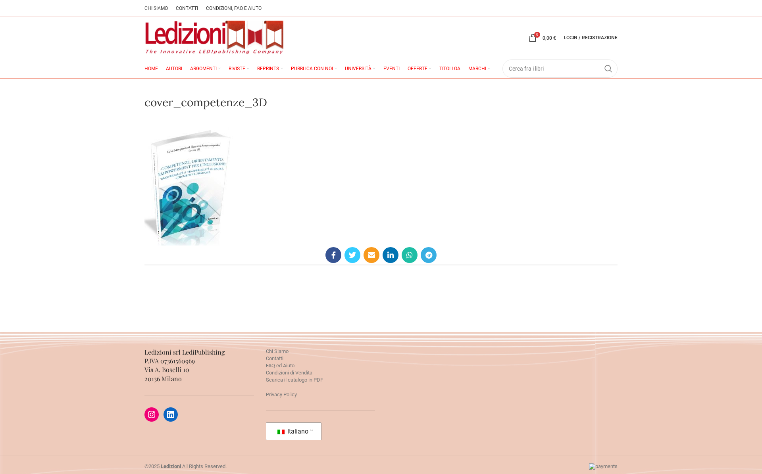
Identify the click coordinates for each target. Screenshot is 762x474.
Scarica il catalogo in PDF (294, 380)
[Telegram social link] (429, 255)
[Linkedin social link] (390, 255)
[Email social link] (371, 255)
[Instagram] (151, 414)
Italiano (297, 431)
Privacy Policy (281, 394)
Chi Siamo (277, 351)
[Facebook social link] (333, 255)
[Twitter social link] (352, 255)
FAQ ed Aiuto (280, 365)
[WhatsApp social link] (410, 255)
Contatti (274, 358)
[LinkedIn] (171, 414)
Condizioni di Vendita (289, 373)
